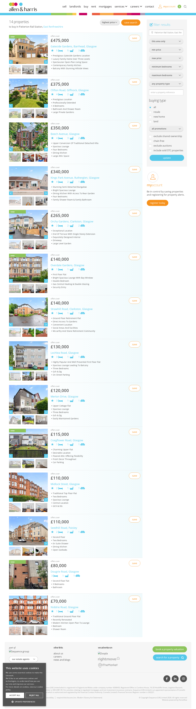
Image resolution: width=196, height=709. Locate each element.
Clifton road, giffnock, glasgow (70, 90)
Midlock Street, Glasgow (65, 484)
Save (130, 22)
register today (157, 202)
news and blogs (62, 659)
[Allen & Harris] (23, 6)
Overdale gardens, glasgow (67, 265)
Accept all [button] (14, 695)
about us (58, 653)
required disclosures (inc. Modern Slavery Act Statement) (79, 697)
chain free (158, 140)
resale (156, 112)
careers (135, 6)
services (120, 6)
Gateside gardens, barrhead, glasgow (74, 46)
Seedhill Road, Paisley (64, 527)
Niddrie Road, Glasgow (64, 607)
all (154, 107)
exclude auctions (162, 145)
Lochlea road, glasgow (65, 352)
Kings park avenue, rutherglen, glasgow (75, 177)
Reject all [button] (34, 695)
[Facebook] (166, 678)
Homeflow (183, 700)
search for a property (168, 657)
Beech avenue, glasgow (65, 134)
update (167, 157)
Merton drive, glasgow (64, 396)
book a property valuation (170, 649)
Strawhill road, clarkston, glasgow (72, 309)
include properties (168, 150)
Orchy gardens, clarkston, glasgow (72, 221)
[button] (24, 701)
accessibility (49, 697)
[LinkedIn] (175, 678)
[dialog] (24, 684)
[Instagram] (183, 678)
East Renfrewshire (53, 26)
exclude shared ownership (167, 136)
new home (159, 116)
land (155, 121)
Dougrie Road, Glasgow (65, 571)
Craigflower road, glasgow (67, 440)
